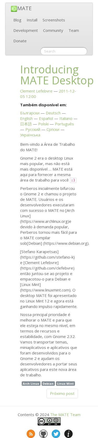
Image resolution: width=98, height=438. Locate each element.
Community (53, 30)
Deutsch (53, 112)
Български (29, 112)
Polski (43, 123)
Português (64, 123)
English (26, 118)
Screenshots (54, 19)
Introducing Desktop (57, 74)
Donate (20, 40)
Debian (48, 384)
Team (73, 30)
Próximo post (62, 393)
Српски (53, 129)
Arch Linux (31, 384)
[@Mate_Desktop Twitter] (55, 432)
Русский (32, 129)
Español (46, 118)
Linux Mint (65, 384)
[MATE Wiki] (68, 432)
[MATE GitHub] (43, 432)
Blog (17, 19)
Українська (30, 134)
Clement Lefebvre (36, 91)
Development (25, 30)
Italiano (65, 118)
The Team (65, 414)
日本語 (26, 123)
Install (32, 19)
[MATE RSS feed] (30, 432)
